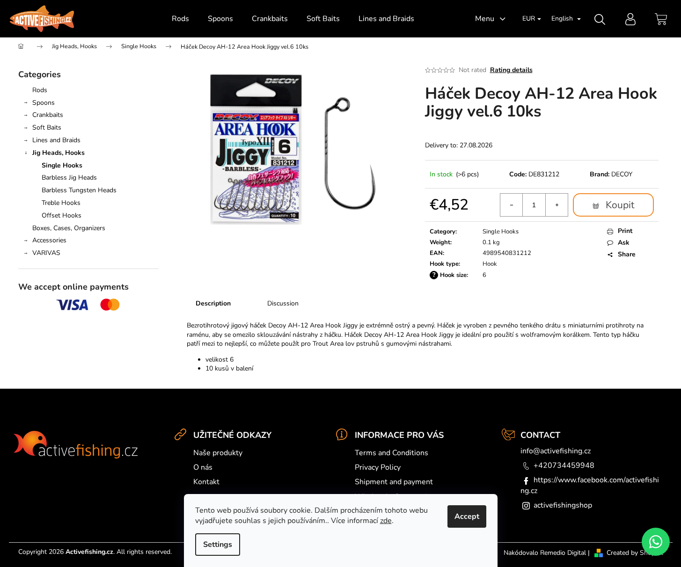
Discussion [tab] (283, 303)
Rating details (511, 69)
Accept (466, 516)
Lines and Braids (56, 140)
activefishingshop (563, 505)
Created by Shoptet (635, 552)
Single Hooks (62, 165)
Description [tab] (213, 303)
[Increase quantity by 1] (556, 205)
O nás (202, 467)
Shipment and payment (394, 482)
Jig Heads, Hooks (58, 152)
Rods (39, 90)
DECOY (621, 174)
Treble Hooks (61, 202)
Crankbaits (47, 114)
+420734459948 (564, 465)
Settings (217, 544)
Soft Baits (46, 127)
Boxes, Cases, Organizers (68, 228)
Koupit (620, 204)
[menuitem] (180, 19)
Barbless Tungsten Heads (79, 190)
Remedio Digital (563, 552)
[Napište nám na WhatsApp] (656, 542)
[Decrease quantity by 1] (511, 205)
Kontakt (206, 482)
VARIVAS (46, 252)
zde (386, 521)
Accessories (49, 240)
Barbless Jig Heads (69, 177)
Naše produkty (217, 453)
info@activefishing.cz (555, 451)
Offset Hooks (61, 215)
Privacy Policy (378, 467)
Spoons (43, 102)
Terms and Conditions (391, 453)
